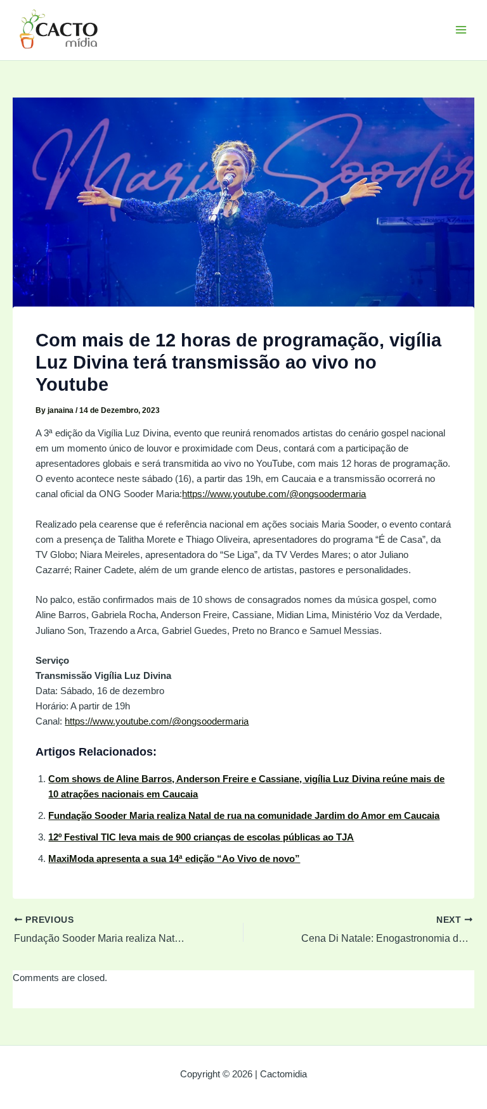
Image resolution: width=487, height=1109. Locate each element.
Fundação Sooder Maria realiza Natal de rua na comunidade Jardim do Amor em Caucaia (243, 816)
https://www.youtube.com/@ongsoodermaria (274, 494)
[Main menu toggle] (461, 29)
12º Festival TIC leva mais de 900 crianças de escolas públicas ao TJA (201, 837)
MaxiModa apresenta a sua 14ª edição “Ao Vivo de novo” (174, 859)
